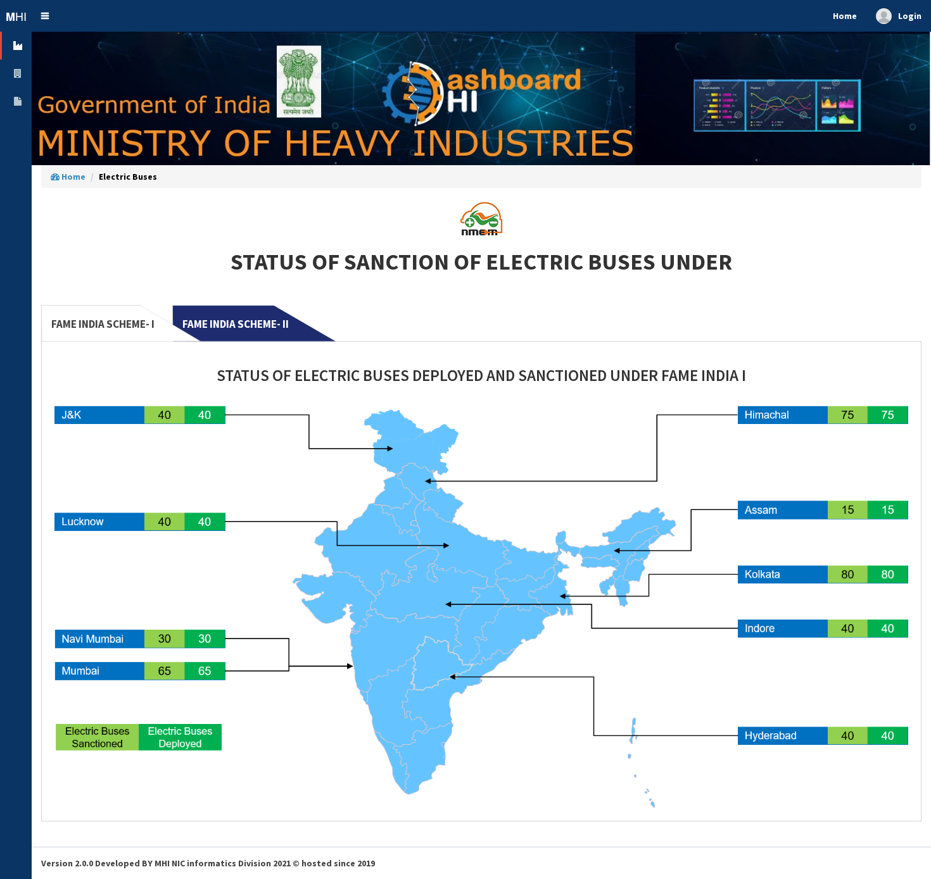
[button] (45, 16)
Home (73, 176)
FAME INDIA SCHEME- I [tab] (103, 324)
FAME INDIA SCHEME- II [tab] (235, 324)
